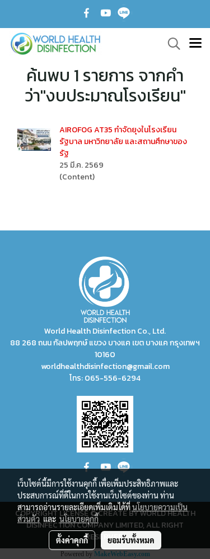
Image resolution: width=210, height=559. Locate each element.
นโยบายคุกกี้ (79, 519)
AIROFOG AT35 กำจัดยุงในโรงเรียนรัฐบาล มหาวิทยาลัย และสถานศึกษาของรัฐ (123, 141)
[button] (170, 44)
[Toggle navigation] (195, 43)
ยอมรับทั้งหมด (131, 540)
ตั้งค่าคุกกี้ (72, 540)
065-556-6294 (113, 378)
